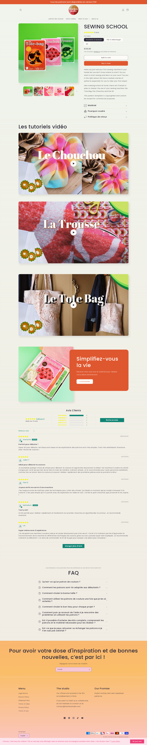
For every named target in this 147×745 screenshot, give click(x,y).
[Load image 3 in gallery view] (48, 91)
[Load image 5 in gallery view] (69, 91)
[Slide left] (20, 91)
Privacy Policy (23, 707)
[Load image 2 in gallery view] (38, 91)
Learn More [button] (115, 741)
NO (87, 44)
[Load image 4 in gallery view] (59, 91)
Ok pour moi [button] (137, 741)
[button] (20, 10)
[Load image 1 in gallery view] (28, 91)
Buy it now (106, 63)
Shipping (97, 51)
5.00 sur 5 (40, 419)
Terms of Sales (24, 704)
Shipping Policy (24, 700)
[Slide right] (77, 91)
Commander (85, 381)
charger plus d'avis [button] (73, 546)
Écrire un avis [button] (112, 420)
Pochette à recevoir (94, 40)
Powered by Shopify (122, 737)
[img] (23, 436)
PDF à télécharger (114, 40)
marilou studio (112, 737)
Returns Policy (23, 697)
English (23, 736)
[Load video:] (73, 163)
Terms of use (23, 711)
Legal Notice (23, 693)
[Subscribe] (89, 669)
